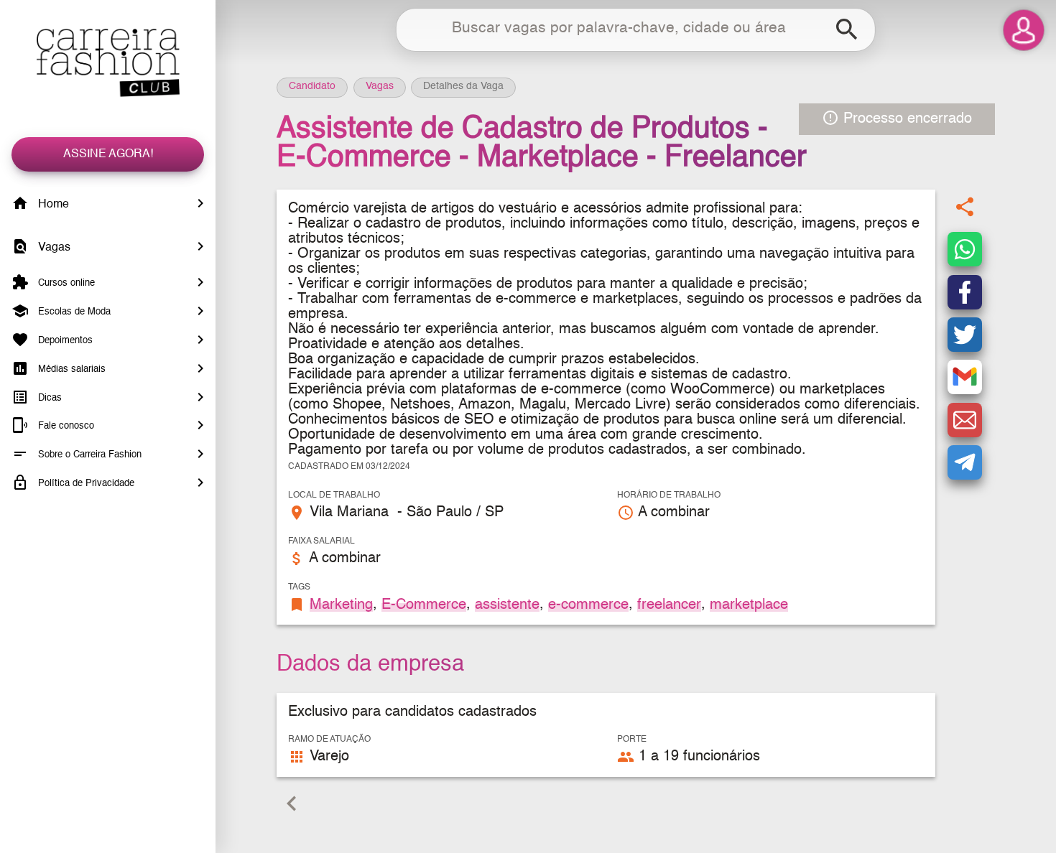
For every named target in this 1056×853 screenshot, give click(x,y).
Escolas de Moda (73, 312)
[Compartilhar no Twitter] (965, 334)
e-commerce (588, 604)
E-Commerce (423, 604)
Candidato (312, 86)
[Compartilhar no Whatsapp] (965, 250)
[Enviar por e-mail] (965, 420)
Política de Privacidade (84, 483)
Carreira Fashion (108, 63)
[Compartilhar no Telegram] (965, 462)
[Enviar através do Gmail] (965, 377)
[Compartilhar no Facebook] (965, 292)
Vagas (52, 247)
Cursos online (65, 283)
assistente (507, 604)
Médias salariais (70, 369)
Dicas (48, 397)
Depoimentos (64, 340)
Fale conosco (64, 426)
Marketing (341, 604)
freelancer (669, 604)
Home (52, 204)
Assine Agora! (108, 154)
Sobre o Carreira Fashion (88, 455)
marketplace (749, 604)
